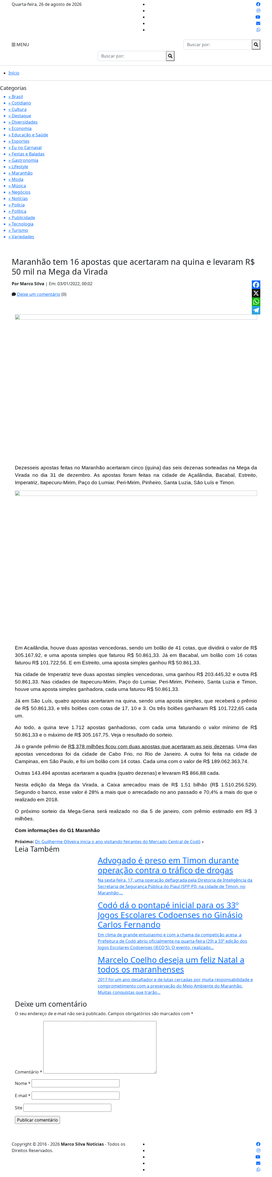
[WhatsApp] (256, 301)
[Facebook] (256, 284)
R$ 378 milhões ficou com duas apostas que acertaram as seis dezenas (150, 746)
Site (18, 1108)
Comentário (28, 1072)
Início (13, 73)
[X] (256, 293)
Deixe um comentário (38, 294)
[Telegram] (256, 310)
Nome (23, 1083)
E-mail (23, 1095)
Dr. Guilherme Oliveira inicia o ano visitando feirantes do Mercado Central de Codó (118, 842)
